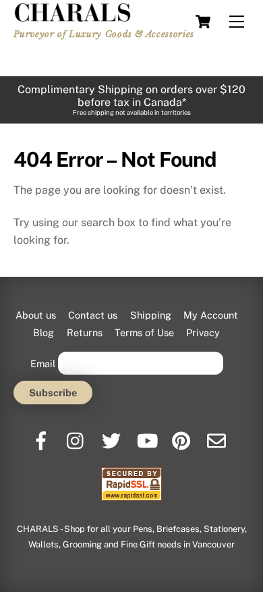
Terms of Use (144, 332)
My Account (210, 315)
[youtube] (147, 435)
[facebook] (42, 435)
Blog (43, 332)
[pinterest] (182, 435)
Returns (85, 332)
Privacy (203, 332)
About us (36, 315)
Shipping (150, 315)
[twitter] (112, 435)
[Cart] (202, 21)
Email (42, 363)
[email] (217, 435)
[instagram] (77, 435)
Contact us (92, 315)
